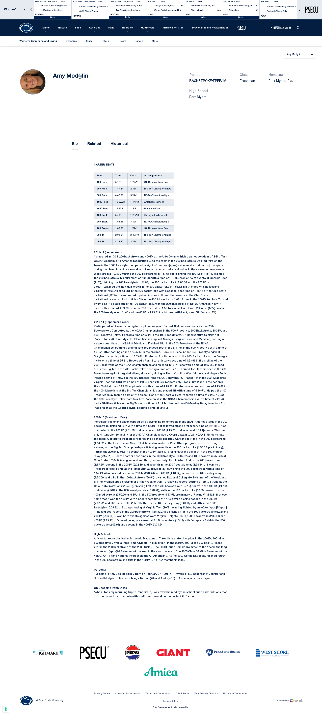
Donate (139, 42)
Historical (119, 144)
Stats (105, 41)
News (123, 41)
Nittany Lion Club (173, 28)
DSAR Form (182, 694)
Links (52, 17)
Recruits (127, 28)
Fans (111, 28)
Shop (78, 28)
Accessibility (170, 701)
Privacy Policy (102, 694)
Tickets (62, 28)
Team (89, 41)
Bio (75, 144)
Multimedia (147, 28)
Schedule (71, 41)
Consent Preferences (127, 694)
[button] (299, 9)
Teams (45, 28)
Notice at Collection (235, 694)
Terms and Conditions (157, 694)
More (155, 41)
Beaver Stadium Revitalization (210, 28)
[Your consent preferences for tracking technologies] (6, 709)
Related (94, 144)
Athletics (94, 28)
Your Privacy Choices (206, 694)
